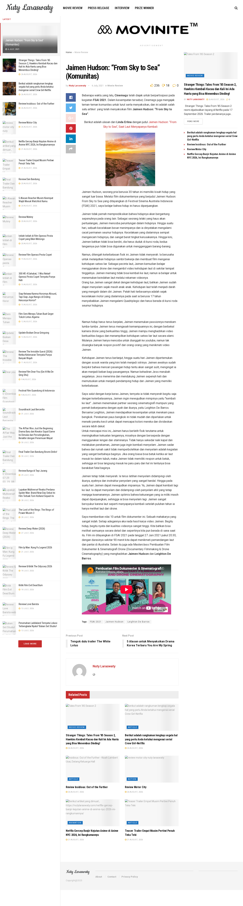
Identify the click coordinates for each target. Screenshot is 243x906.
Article (132, 727)
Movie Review (72, 8)
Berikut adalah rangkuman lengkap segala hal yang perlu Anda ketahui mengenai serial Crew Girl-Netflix (36, 86)
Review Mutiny (26, 217)
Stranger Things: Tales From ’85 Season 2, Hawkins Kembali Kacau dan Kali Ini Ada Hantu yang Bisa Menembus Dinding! (92, 739)
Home (69, 52)
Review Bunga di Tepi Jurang (33, 470)
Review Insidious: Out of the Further (36, 103)
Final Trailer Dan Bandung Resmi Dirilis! (38, 451)
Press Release (98, 8)
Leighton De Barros (139, 622)
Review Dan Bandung (29, 179)
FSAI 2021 (95, 622)
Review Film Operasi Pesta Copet (35, 254)
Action (132, 779)
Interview (122, 8)
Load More (30, 644)
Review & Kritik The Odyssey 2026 (35, 566)
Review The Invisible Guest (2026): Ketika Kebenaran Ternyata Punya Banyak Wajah (36, 354)
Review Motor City (28, 122)
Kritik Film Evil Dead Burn (31, 585)
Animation (75, 823)
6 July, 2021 (98, 85)
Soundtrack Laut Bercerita (31, 409)
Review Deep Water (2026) (32, 528)
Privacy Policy (130, 876)
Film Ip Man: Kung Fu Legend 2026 (35, 547)
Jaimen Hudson (114, 622)
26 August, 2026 (75, 748)
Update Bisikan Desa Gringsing (34, 332)
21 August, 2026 (75, 839)
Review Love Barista (29, 604)
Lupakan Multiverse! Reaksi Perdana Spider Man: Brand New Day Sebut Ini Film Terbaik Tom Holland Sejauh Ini (37, 492)
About (98, 876)
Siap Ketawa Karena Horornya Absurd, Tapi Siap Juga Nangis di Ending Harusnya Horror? (38, 297)
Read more (193, 121)
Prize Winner (144, 8)
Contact (111, 876)
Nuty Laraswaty (77, 85)
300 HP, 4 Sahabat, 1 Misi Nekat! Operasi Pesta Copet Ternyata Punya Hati (37, 276)
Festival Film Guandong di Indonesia (37, 390)
